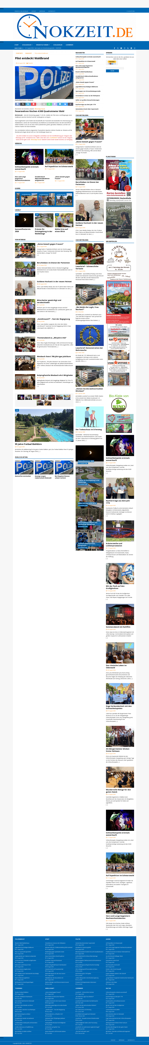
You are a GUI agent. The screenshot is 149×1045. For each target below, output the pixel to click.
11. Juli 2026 (19, 1007)
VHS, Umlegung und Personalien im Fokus (86, 969)
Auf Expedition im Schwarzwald (59, 166)
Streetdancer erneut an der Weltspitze (88, 95)
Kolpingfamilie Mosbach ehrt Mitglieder (55, 375)
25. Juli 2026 (41, 340)
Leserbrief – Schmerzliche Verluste (87, 267)
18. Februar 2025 (81, 1029)
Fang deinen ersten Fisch (112, 960)
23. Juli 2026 (41, 359)
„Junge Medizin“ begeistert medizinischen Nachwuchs (120, 978)
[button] (2, 8)
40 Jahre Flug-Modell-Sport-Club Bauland (55, 965)
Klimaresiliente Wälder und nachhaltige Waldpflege (87, 523)
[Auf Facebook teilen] (17, 104)
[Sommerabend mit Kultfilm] (51, 397)
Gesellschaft (49, 988)
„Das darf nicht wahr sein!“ (82, 1031)
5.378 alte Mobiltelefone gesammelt (86, 544)
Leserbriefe (69, 45)
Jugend (108, 939)
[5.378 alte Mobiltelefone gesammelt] (90, 540)
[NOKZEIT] (74, 40)
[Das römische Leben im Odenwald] (59, 397)
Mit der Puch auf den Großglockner (115, 587)
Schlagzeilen (26, 45)
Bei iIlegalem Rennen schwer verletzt (62, 477)
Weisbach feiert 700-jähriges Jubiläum (54, 356)
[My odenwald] (119, 322)
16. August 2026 (50, 953)
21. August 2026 (21, 171)
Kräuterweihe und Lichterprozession (114, 544)
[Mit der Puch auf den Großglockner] (44, 397)
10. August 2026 (43, 265)
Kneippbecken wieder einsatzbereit (24, 1018)
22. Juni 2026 (19, 1029)
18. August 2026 (19, 966)
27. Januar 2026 (81, 393)
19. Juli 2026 (41, 377)
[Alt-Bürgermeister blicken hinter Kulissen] (40, 402)
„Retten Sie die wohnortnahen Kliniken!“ (89, 390)
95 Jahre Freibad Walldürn (28, 444)
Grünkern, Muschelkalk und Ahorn (24, 1005)
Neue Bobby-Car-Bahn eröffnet (23, 1031)
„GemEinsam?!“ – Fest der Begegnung (53, 319)
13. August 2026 (83, 463)
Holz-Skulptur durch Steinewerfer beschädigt (27, 973)
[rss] (128, 48)
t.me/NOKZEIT (53, 137)
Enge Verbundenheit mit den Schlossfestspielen (119, 707)
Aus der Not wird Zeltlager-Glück (114, 956)
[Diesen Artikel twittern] (23, 104)
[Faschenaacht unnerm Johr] (59, 199)
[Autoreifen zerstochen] (24, 467)
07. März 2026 (80, 352)
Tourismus (18, 988)
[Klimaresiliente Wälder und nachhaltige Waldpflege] (90, 519)
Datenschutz (51, 11)
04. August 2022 (21, 63)
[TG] (131, 48)
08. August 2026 (43, 284)
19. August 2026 (19, 962)
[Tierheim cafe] (119, 279)
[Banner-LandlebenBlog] (119, 432)
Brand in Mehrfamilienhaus (84, 72)
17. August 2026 (112, 548)
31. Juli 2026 (41, 305)
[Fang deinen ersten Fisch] (42, 199)
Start (17, 45)
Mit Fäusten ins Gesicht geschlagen (24, 982)
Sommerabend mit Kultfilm (118, 627)
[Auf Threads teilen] (70, 104)
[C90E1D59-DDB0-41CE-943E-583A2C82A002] (120, 422)
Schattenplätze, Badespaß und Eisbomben (26, 1022)
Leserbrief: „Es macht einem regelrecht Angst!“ (88, 1027)
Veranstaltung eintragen (21, 11)
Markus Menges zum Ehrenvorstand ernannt (57, 982)
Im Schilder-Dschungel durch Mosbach (85, 1014)
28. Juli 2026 (41, 321)
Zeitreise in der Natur (111, 982)
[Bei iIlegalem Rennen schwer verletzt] (64, 467)
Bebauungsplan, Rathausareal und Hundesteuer (88, 960)
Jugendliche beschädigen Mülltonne (87, 87)
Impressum (42, 11)
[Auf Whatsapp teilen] (49, 104)
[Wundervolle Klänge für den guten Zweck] (47, 402)
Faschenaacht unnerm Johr (113, 965)
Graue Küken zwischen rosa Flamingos (25, 1009)
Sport (47, 939)
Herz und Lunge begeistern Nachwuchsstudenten (22, 178)
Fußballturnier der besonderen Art (54, 978)
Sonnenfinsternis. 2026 (23, 230)
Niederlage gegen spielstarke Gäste (54, 951)
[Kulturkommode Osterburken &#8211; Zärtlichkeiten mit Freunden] (119, 201)
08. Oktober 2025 (81, 1016)
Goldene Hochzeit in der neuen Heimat (54, 281)
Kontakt (34, 11)
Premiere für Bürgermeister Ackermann (86, 982)
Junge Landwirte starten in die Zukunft (116, 973)
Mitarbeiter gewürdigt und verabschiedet (49, 301)
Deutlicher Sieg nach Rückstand (53, 960)
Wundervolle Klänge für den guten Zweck (118, 791)
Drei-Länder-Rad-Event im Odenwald (24, 1001)
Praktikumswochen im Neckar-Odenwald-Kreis (118, 951)
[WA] (134, 48)
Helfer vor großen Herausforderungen (87, 100)
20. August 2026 (80, 97)
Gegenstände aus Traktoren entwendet (25, 956)
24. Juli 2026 (19, 1002)
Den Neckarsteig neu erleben (22, 1014)
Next (17, 199)
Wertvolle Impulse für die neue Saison (55, 973)
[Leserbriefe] (90, 253)
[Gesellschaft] (25, 250)
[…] (38, 255)
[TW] (117, 48)
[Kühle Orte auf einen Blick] (64, 220)
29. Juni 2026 (19, 1020)
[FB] (114, 48)
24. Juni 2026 (19, 1024)
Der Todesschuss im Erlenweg (89, 429)
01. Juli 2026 (19, 1016)
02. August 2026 (83, 526)
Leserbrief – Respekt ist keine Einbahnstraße (87, 1018)
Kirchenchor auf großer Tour (52, 1027)
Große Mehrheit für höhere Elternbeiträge (87, 956)
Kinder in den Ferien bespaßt (113, 969)
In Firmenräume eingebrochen (23, 969)
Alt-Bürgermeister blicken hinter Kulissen (117, 750)
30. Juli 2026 (19, 998)
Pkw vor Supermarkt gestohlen (23, 951)
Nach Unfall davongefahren (22, 978)
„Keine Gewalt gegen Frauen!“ (62, 177)
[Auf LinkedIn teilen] (28, 104)
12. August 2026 (81, 271)
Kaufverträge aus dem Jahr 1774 (86, 104)
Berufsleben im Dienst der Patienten (53, 263)
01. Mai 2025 (79, 1024)
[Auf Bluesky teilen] (65, 104)
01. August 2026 (112, 794)
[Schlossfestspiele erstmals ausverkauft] (29, 157)
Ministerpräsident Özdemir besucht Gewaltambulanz (89, 951)
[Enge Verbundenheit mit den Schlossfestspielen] (67, 397)
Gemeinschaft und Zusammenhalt (54, 969)
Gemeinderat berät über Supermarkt (87, 109)
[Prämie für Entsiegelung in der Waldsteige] (44, 220)
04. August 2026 (83, 505)
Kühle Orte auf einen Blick (61, 230)
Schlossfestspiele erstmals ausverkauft (27, 168)
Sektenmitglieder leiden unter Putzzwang (86, 1022)
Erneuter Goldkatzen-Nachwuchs (23, 996)
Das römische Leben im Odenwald (116, 666)
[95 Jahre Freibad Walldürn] (44, 425)
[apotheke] (119, 391)
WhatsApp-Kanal (40, 109)
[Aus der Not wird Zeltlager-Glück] (24, 199)
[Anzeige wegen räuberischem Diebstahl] (44, 467)
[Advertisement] (127, 87)
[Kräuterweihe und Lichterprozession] (36, 397)
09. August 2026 (112, 629)
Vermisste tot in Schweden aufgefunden (25, 960)
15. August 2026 (112, 591)
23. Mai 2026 (80, 312)
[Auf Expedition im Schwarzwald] (59, 157)
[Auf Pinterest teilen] (33, 104)
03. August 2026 (21, 447)
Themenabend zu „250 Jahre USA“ (51, 338)
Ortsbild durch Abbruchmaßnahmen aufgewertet (42, 178)
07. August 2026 (112, 711)
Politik (78, 939)
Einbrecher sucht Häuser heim (23, 965)
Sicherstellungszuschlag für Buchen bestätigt (87, 965)
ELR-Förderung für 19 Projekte (83, 973)
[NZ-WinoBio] (119, 413)
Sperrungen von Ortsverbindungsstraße (88, 91)
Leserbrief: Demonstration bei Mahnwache (89, 349)
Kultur (108, 988)
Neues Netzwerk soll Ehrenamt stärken (55, 1031)
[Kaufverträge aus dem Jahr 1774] (28, 397)
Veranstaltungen (42, 45)
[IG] (124, 48)
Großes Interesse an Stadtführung (24, 1027)
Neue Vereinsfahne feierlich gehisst (54, 956)
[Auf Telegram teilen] (60, 104)
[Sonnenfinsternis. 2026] (24, 220)
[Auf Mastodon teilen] (54, 104)
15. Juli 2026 (49, 1033)
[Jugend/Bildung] (120, 863)
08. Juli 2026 (19, 1011)
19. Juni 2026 (19, 1033)
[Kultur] (120, 445)
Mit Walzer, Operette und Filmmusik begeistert (118, 1031)
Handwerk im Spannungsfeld (83, 947)
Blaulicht (30, 63)
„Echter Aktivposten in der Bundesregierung (87, 978)
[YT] (121, 48)
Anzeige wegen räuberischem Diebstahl (43, 477)
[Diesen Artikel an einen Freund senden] (38, 104)
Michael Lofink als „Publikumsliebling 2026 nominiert (58, 947)
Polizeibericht (20, 939)
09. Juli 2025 (79, 1020)
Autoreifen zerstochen (23, 476)
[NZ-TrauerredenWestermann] (119, 237)
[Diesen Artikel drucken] (44, 104)
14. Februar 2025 (81, 1033)
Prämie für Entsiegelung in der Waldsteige (43, 231)
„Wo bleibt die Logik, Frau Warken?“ (87, 308)
